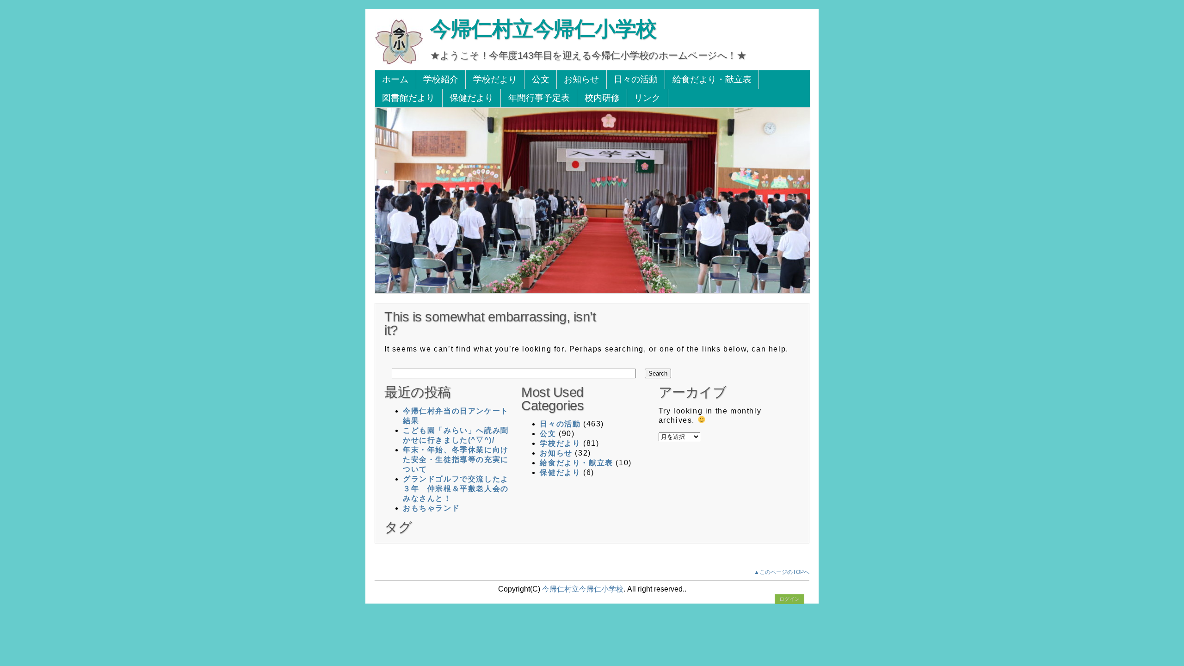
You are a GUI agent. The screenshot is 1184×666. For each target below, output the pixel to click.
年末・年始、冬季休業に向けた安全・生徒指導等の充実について (456, 459)
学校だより (495, 79)
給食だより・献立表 (712, 79)
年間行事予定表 (539, 98)
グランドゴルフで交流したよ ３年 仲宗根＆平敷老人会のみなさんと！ (460, 488)
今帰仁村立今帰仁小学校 (543, 28)
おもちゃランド (431, 508)
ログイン (789, 599)
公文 (540, 79)
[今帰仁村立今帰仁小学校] (399, 62)
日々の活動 (636, 79)
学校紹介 (440, 79)
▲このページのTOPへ (781, 572)
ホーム (395, 79)
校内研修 (602, 98)
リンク (647, 98)
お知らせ (581, 79)
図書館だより (408, 98)
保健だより (471, 98)
